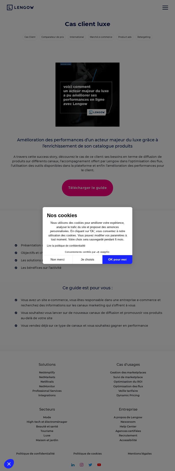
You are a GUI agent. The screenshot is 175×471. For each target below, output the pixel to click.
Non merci (57, 259)
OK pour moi (117, 259)
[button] (9, 464)
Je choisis (87, 259)
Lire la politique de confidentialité (66, 245)
